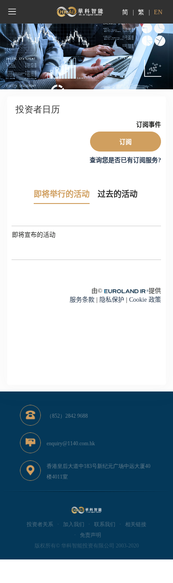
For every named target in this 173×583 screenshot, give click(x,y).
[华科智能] (80, 11)
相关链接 (135, 524)
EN (158, 12)
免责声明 (90, 535)
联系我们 (104, 524)
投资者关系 (40, 524)
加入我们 (73, 524)
